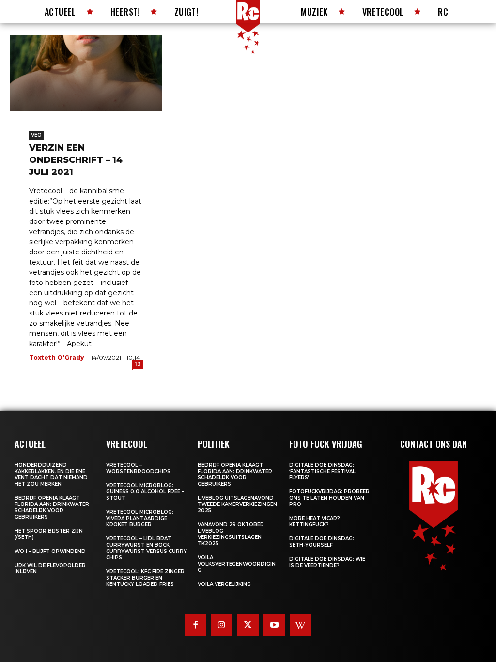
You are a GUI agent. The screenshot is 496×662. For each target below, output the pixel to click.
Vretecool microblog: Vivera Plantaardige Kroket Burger (139, 518)
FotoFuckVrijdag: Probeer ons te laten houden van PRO (329, 498)
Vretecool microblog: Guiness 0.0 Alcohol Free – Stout (145, 491)
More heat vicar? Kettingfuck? (314, 521)
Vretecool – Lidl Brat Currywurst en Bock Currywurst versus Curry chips (146, 548)
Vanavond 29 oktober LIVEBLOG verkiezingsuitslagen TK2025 (231, 534)
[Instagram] (221, 624)
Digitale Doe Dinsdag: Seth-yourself (321, 542)
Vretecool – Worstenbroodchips (138, 468)
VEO (36, 135)
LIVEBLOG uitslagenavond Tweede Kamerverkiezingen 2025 (237, 504)
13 (138, 363)
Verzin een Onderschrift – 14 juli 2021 (76, 159)
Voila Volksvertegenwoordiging (237, 563)
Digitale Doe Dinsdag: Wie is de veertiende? (327, 562)
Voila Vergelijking (224, 584)
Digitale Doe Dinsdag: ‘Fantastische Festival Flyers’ (322, 471)
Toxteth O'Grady (56, 357)
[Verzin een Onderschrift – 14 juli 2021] (86, 73)
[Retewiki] (300, 624)
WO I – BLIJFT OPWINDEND (50, 551)
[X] (248, 624)
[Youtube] (274, 624)
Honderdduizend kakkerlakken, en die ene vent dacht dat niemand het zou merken (51, 474)
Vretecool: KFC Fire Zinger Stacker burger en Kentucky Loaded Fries (145, 577)
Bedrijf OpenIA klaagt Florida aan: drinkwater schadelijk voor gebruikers (52, 507)
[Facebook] (195, 624)
